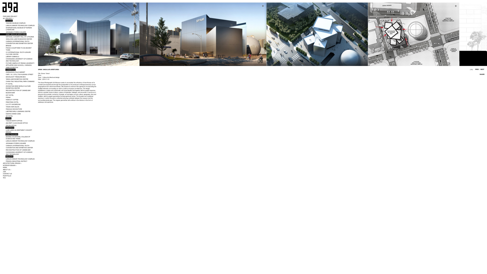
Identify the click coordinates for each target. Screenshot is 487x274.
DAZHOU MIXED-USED (13, 114)
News (5, 167)
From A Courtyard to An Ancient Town (19, 49)
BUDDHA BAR (10, 93)
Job (4, 171)
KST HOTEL (10, 95)
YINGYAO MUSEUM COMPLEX (15, 23)
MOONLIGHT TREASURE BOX (16, 77)
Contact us (7, 174)
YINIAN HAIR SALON (12, 107)
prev (477, 69)
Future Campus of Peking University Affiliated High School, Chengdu (20, 64)
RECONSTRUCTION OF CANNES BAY (18, 90)
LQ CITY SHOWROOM (13, 104)
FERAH (8, 97)
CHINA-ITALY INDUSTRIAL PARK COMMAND (20, 81)
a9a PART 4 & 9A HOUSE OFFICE (17, 123)
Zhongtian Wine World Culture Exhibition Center (18, 87)
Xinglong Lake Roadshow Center (19, 39)
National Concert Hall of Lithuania (20, 37)
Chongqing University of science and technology (19, 60)
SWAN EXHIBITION (12, 67)
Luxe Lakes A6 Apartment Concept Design (19, 131)
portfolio (7, 176)
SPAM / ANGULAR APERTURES (16, 34)
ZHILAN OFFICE (11, 125)
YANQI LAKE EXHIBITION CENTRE (17, 79)
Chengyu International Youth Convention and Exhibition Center (19, 42)
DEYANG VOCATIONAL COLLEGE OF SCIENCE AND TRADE (18, 138)
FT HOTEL (9, 84)
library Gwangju (12, 56)
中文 (4, 178)
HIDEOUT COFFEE (12, 100)
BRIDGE (8, 46)
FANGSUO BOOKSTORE (14, 109)
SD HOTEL (9, 116)
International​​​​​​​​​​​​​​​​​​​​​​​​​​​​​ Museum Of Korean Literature (19, 29)
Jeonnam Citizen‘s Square (16, 32)
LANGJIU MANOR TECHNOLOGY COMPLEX (20, 25)
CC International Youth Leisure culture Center (18, 53)
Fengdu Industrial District (16, 161)
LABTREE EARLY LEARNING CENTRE (18, 111)
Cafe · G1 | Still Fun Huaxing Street (19, 74)
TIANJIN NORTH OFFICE (14, 121)
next (482, 69)
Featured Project (10, 16)
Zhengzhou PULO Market (15, 72)
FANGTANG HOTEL (12, 102)
